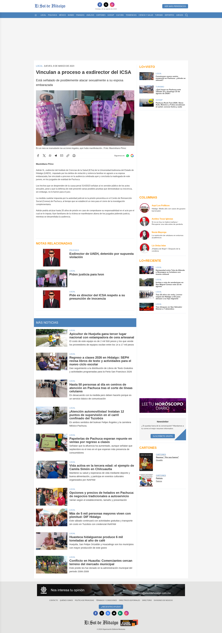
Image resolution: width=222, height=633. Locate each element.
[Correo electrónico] (62, 156)
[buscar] (186, 15)
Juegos (179, 15)
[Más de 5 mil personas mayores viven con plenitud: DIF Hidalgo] (51, 519)
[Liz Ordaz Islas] (144, 248)
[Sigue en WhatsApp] (128, 156)
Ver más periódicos (175, 6)
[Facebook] (100, 4)
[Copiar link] (68, 156)
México (62, 15)
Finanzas (80, 15)
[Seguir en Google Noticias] (132, 156)
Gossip (111, 15)
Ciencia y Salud (146, 15)
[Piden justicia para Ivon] (51, 278)
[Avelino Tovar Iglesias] (144, 221)
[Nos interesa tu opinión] (111, 590)
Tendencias (131, 15)
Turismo (159, 15)
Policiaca (52, 15)
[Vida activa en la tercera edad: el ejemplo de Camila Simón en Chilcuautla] (51, 473)
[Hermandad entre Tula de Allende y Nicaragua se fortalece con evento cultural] (146, 270)
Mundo (71, 15)
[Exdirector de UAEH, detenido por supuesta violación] (51, 257)
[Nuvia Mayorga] (144, 235)
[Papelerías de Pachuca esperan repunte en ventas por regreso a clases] (51, 446)
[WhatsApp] (50, 156)
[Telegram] (56, 156)
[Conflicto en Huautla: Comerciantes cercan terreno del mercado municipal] (51, 566)
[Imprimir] (74, 156)
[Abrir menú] (36, 15)
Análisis (90, 15)
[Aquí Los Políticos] (144, 208)
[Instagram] (112, 4)
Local (43, 15)
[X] (106, 4)
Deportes (169, 15)
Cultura (120, 15)
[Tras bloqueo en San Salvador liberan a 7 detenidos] (146, 307)
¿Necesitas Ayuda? (111, 607)
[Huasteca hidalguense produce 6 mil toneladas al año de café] (51, 542)
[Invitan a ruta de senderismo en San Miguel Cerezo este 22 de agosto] (146, 282)
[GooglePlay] (120, 613)
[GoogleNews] (108, 613)
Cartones (100, 15)
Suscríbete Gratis (163, 436)
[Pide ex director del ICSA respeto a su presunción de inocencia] (51, 299)
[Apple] (114, 613)
